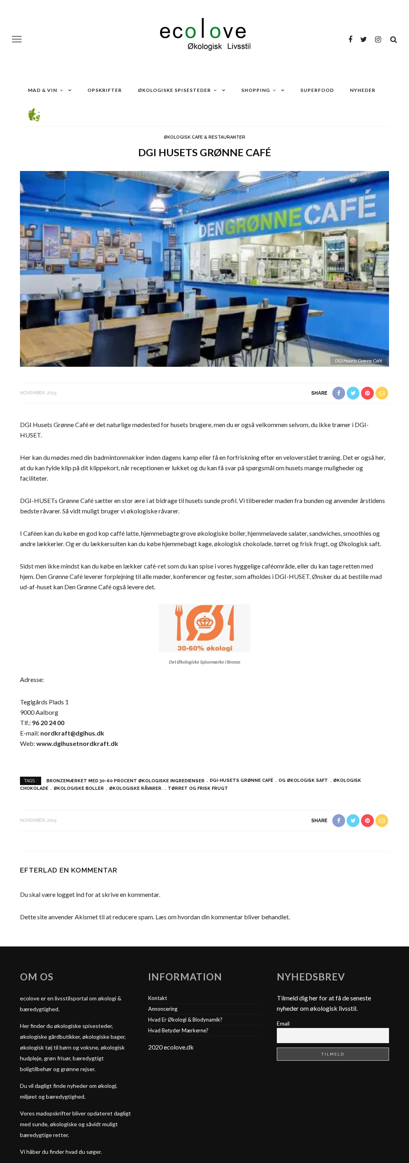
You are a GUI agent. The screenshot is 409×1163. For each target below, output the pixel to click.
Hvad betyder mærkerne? (178, 1030)
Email (283, 1023)
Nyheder (362, 90)
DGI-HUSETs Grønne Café (241, 780)
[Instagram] (378, 39)
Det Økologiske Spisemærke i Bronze (204, 662)
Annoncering (162, 1009)
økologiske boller (79, 788)
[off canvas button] (17, 39)
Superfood (317, 90)
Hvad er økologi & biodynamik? (185, 1019)
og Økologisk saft (303, 780)
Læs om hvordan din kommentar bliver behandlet (222, 916)
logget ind (70, 894)
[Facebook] (350, 39)
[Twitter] (363, 39)
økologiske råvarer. (136, 788)
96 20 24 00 (48, 722)
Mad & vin (42, 90)
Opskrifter (104, 90)
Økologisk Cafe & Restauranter (204, 137)
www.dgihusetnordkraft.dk (77, 743)
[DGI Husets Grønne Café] (204, 268)
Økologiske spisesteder (174, 90)
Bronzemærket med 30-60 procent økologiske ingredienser (125, 780)
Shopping (255, 90)
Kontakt (157, 998)
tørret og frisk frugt (198, 788)
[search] (393, 39)
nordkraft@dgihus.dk (72, 733)
